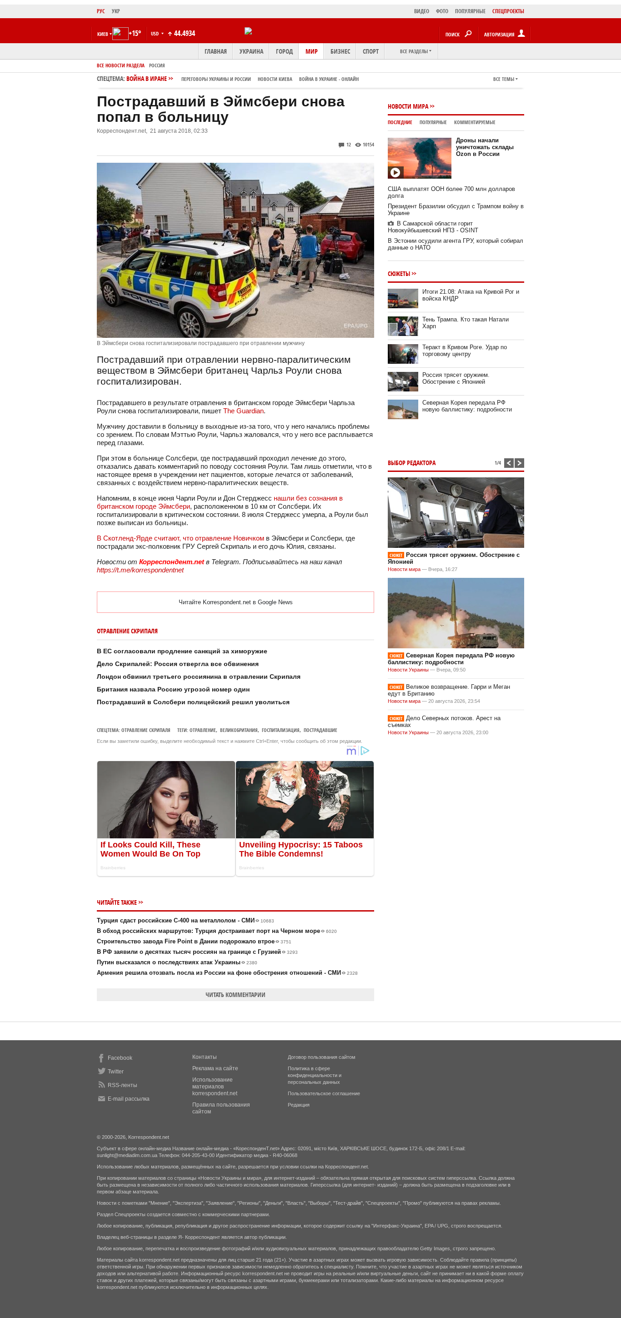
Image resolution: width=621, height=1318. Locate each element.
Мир (311, 51)
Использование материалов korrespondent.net (214, 1087)
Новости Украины (408, 669)
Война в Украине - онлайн (329, 78)
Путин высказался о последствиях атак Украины (177, 962)
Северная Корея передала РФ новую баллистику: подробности (467, 406)
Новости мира (408, 106)
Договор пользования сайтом (322, 1057)
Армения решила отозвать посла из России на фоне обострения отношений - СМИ (227, 972)
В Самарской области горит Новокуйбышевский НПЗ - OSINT (433, 227)
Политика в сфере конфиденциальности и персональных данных (314, 1075)
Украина (251, 51)
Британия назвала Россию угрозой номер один (173, 689)
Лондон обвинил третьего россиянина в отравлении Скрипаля (198, 676)
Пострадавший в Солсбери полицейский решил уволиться (193, 702)
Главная (216, 51)
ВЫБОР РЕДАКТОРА (412, 462)
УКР (116, 11)
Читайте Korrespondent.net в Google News (236, 602)
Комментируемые (475, 122)
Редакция (299, 1105)
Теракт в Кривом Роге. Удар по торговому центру (464, 350)
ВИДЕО (421, 11)
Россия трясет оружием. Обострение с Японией (456, 378)
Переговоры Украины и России (216, 78)
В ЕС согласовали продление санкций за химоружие (182, 651)
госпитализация (281, 730)
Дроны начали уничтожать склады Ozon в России (485, 147)
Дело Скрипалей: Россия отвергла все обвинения (178, 663)
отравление (203, 730)
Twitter (116, 1071)
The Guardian (243, 411)
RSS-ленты (122, 1085)
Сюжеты (399, 273)
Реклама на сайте (215, 1068)
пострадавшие (320, 730)
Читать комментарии (235, 994)
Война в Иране (242, 78)
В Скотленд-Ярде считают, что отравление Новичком (180, 538)
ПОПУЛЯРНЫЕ (470, 11)
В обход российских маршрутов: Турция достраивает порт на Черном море (217, 930)
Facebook (120, 1058)
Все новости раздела (121, 65)
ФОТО (442, 11)
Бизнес (340, 51)
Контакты (204, 1057)
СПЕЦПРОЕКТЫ (508, 11)
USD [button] (155, 33)
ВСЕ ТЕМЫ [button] (503, 78)
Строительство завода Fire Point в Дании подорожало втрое (194, 941)
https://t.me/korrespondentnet (140, 570)
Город (284, 51)
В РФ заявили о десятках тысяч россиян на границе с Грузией (197, 951)
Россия (157, 65)
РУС (101, 11)
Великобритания (239, 730)
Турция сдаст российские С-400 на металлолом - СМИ (185, 920)
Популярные (433, 122)
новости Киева (275, 78)
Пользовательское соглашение (324, 1093)
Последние (400, 122)
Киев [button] (102, 33)
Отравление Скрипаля (145, 730)
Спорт (371, 51)
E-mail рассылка (129, 1099)
